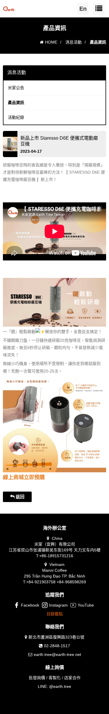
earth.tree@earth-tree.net (57, 654)
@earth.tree (60, 686)
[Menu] (99, 9)
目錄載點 (55, 614)
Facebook (30, 605)
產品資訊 (16, 102)
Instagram (58, 605)
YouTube (86, 605)
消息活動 (73, 42)
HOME (51, 42)
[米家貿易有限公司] (9, 7)
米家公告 (16, 87)
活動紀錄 (16, 117)
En (83, 9)
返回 (19, 496)
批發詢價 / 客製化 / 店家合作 (55, 677)
